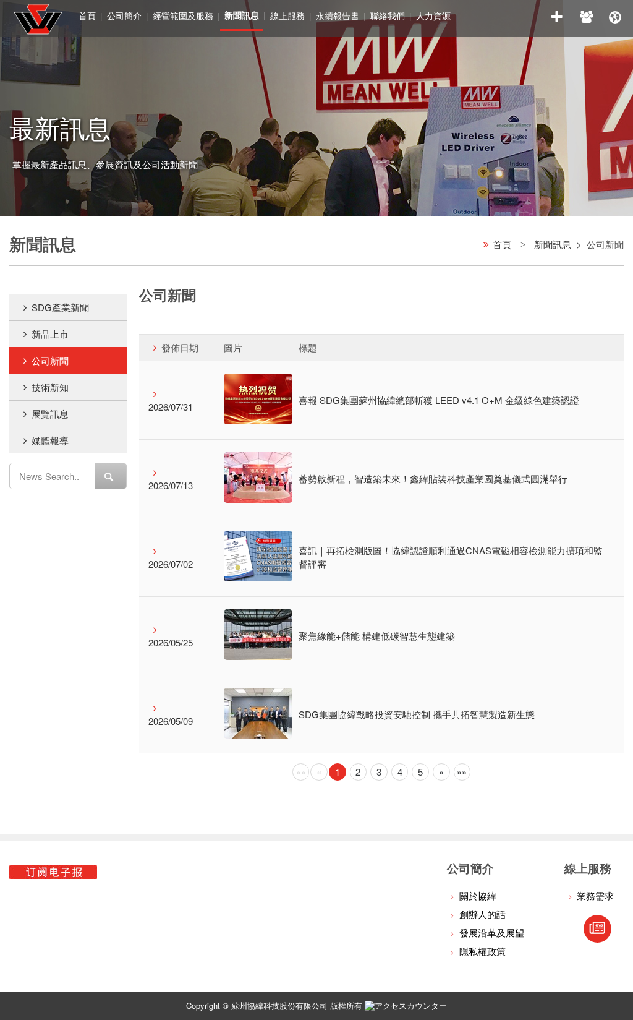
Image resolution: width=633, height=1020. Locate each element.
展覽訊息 (50, 413)
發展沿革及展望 (491, 932)
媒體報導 (50, 440)
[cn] (615, 15)
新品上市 (50, 333)
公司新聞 (50, 360)
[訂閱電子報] (597, 929)
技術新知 (50, 386)
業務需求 (595, 895)
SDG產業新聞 (60, 307)
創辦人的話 (482, 913)
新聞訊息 (552, 244)
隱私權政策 (482, 951)
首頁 (87, 15)
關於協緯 (477, 895)
